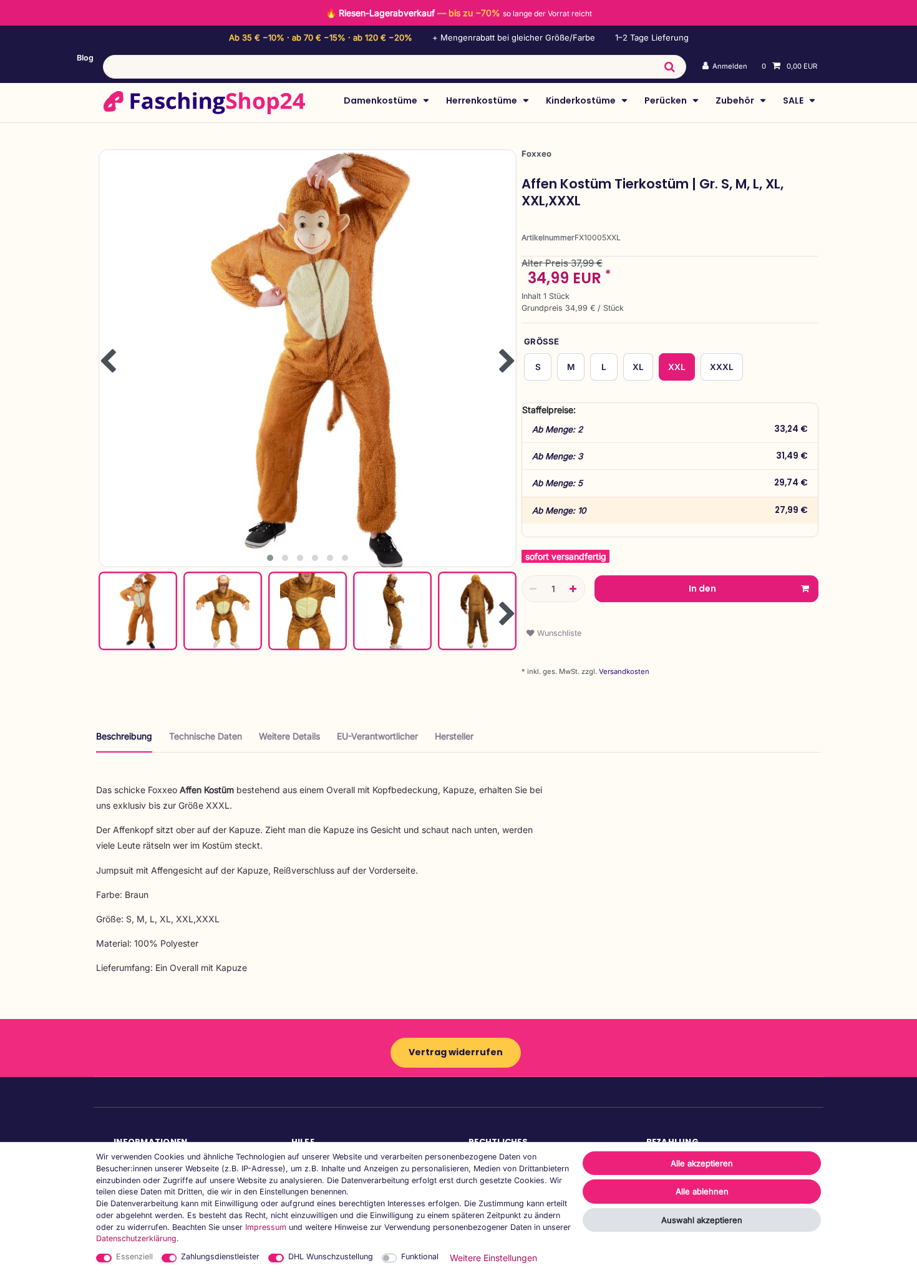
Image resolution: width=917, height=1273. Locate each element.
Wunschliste (558, 633)
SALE (794, 100)
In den (702, 588)
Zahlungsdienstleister (220, 1256)
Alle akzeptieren (702, 1163)
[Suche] (669, 67)
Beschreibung (124, 736)
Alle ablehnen (702, 1191)
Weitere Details (289, 736)
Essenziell (134, 1256)
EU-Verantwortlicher (377, 736)
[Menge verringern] (533, 589)
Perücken (666, 100)
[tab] (124, 741)
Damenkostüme (381, 100)
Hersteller (454, 736)
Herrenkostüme (482, 100)
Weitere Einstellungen (493, 1257)
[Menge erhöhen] (573, 589)
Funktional (420, 1256)
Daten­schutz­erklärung (136, 1238)
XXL (677, 367)
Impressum (265, 1227)
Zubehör (736, 100)
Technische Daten (205, 736)
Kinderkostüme (582, 100)
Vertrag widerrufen (456, 1052)
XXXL (722, 367)
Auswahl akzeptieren (701, 1220)
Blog (85, 57)
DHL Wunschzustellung (330, 1256)
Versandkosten (623, 671)
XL (638, 367)
